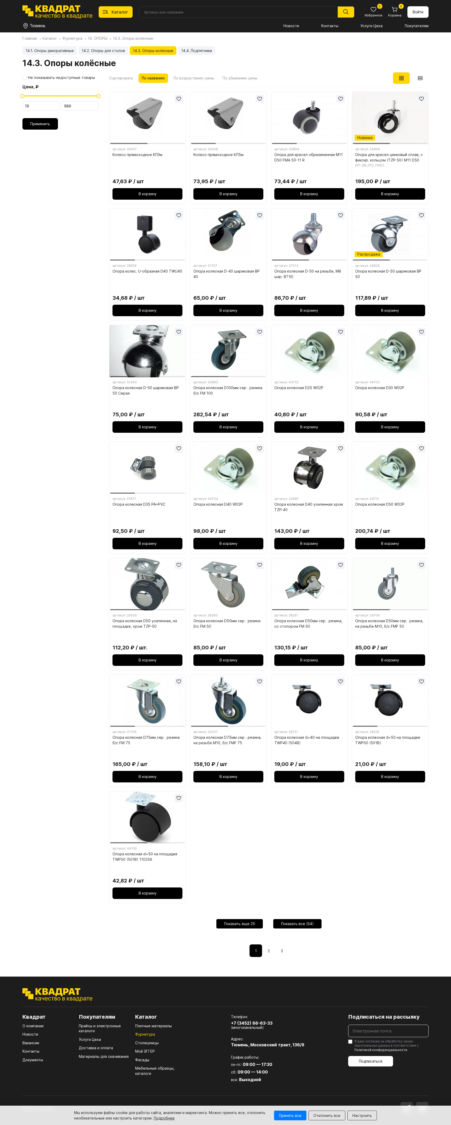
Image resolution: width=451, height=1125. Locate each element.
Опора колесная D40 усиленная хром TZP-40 (308, 507)
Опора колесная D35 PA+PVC (138, 504)
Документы (32, 1060)
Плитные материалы (153, 1026)
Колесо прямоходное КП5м (218, 154)
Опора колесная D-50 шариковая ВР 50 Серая (145, 390)
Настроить (362, 1115)
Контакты (329, 26)
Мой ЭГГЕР (145, 1051)
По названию (153, 78)
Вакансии (30, 1043)
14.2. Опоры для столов (103, 50)
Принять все (290, 1115)
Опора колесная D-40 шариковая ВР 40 (226, 274)
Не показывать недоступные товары (61, 78)
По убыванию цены (240, 78)
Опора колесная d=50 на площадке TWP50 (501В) (387, 740)
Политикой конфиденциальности (380, 1050)
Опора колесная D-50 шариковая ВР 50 (388, 274)
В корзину (148, 194)
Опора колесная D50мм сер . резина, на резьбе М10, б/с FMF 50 (389, 623)
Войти (418, 12)
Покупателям (417, 26)
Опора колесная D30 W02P (379, 387)
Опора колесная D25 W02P (298, 387)
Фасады (142, 1060)
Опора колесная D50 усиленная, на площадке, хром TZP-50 (144, 623)
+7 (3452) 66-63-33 (251, 1023)
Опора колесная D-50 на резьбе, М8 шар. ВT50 (307, 274)
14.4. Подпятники (196, 50)
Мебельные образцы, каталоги (155, 1071)
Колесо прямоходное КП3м (137, 154)
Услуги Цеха (371, 26)
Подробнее (164, 1118)
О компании (33, 1026)
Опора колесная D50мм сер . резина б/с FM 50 (226, 623)
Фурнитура (145, 1034)
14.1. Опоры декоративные (50, 50)
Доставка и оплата (96, 1048)
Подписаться (370, 1061)
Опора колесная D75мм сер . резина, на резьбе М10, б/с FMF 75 (227, 740)
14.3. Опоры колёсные (153, 50)
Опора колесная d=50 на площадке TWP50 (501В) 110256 (144, 857)
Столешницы (147, 1043)
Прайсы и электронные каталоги (100, 1028)
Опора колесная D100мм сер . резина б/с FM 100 (227, 390)
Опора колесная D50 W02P (380, 504)
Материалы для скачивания (104, 1056)
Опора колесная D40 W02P (218, 504)
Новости (291, 26)
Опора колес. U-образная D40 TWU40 (147, 271)
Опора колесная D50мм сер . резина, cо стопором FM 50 (308, 623)
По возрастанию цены (194, 78)
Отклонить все (326, 1115)
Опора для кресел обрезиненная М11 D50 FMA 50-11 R (308, 157)
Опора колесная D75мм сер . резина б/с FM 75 (146, 740)
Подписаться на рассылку (384, 1017)
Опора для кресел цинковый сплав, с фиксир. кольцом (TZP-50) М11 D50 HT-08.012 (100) (389, 160)
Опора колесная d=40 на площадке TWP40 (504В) (306, 740)
